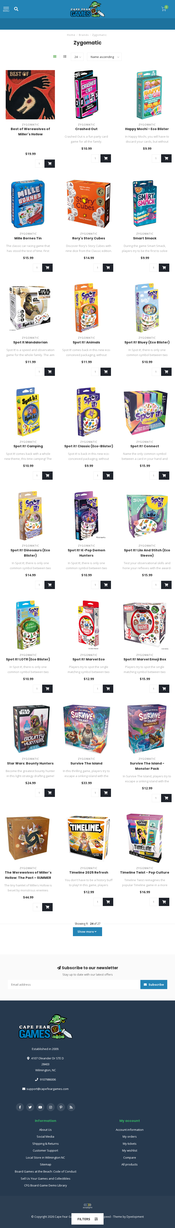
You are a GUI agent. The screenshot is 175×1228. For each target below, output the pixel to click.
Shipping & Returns (45, 1144)
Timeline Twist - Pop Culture (144, 872)
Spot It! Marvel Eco (88, 659)
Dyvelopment (135, 1216)
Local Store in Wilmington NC (45, 1157)
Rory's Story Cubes (88, 238)
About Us (45, 1130)
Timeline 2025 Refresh (88, 872)
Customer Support (45, 1150)
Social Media (45, 1136)
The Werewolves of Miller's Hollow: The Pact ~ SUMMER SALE (28, 877)
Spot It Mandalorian (30, 342)
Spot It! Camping (28, 446)
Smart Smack (145, 238)
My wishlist (129, 1150)
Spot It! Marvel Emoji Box (145, 659)
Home (71, 35)
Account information (130, 1130)
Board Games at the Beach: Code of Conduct (45, 1171)
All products (129, 1164)
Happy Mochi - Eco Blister (147, 129)
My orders (130, 1136)
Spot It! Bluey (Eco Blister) (147, 342)
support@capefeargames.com (47, 1089)
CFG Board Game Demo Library (45, 1185)
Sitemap (45, 1164)
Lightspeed (103, 1216)
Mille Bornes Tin (28, 238)
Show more (86, 932)
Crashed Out (86, 129)
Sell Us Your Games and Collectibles (45, 1178)
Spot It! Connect (144, 446)
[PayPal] (87, 1206)
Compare (129, 1157)
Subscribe (156, 984)
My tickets (129, 1144)
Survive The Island (86, 763)
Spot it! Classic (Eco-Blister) (88, 446)
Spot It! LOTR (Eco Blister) (28, 659)
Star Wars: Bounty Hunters (30, 763)
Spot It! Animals (86, 342)
